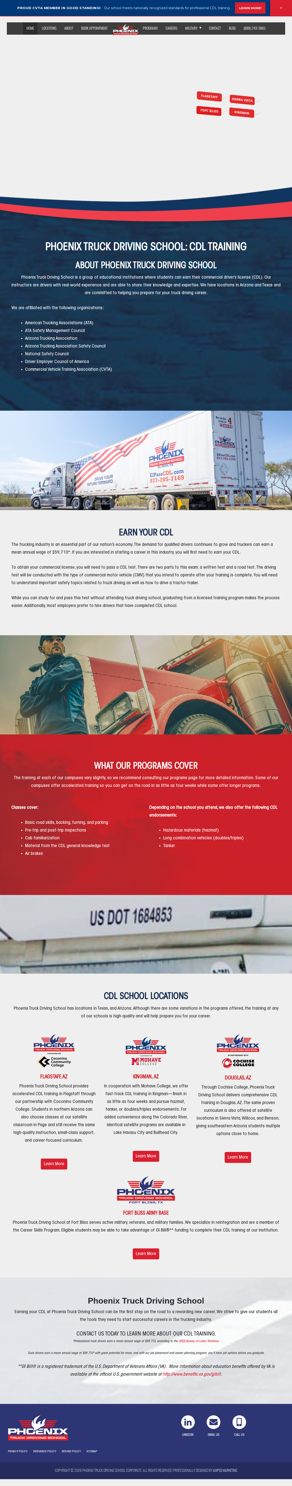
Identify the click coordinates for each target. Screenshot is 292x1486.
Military (191, 28)
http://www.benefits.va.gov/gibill (192, 1374)
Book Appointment (94, 28)
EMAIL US (213, 1435)
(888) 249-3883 (255, 28)
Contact (215, 28)
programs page (184, 778)
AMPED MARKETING (225, 1471)
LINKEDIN (187, 1435)
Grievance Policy (44, 1451)
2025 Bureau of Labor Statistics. (199, 1341)
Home (30, 28)
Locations (49, 28)
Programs (150, 28)
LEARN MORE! (250, 8)
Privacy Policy (17, 1451)
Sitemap (91, 1451)
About (68, 28)
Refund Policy (71, 1451)
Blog (232, 28)
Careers (171, 28)
